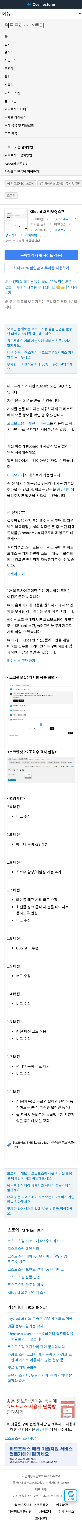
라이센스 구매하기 (21, 660)
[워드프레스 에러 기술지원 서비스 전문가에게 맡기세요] (41, 1464)
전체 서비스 (66, 1511)
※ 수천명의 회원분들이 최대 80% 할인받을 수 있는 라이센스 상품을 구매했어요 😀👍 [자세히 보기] (41, 287)
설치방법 (31, 235)
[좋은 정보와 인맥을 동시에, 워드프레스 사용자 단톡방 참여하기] (41, 1416)
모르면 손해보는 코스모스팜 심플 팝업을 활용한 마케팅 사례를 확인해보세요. (39, 331)
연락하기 (12, 235)
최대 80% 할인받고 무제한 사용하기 (41, 267)
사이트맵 (45, 1511)
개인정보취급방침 (20, 1511)
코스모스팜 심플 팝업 (24, 1277)
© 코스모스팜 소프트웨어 (31, 1504)
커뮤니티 (64, 489)
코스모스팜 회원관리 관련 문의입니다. (37, 1346)
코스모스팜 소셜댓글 (20, 1438)
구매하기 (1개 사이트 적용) (41, 255)
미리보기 (61, 230)
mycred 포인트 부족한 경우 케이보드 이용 (40, 1318)
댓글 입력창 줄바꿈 (22, 1367)
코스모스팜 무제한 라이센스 (28, 423)
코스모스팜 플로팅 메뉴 (26, 1284)
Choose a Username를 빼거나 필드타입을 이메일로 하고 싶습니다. (40, 1336)
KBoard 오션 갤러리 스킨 (27, 1292)
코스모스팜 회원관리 (23, 1248)
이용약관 (62, 1504)
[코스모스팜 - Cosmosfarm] (41, 4)
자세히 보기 (16, 573)
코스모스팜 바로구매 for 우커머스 (33, 1240)
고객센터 (41, 1518)
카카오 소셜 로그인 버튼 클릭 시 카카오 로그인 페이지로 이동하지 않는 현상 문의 (40, 1357)
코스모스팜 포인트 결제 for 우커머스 (36, 1269)
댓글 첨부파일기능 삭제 (26, 1326)
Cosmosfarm (61, 219)
